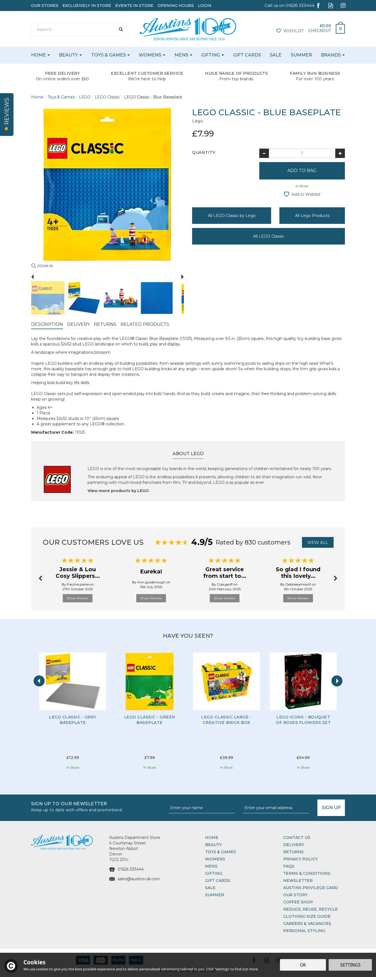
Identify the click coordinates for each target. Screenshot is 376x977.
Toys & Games (220, 851)
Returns (105, 324)
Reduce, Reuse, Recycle (310, 909)
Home (211, 837)
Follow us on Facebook (318, 5)
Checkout (319, 30)
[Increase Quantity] (340, 153)
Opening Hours (175, 5)
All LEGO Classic (268, 236)
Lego (197, 121)
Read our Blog (330, 5)
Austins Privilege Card (310, 887)
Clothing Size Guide (307, 916)
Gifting (213, 873)
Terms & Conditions (306, 873)
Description (47, 324)
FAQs (288, 866)
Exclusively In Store (86, 5)
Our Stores (44, 5)
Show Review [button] (77, 598)
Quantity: (204, 152)
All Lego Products (312, 215)
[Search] (120, 29)
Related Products (145, 324)
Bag (338, 27)
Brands (331, 55)
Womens (215, 859)
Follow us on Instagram (343, 5)
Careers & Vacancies (307, 923)
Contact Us (296, 837)
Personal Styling (304, 930)
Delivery (78, 324)
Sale (210, 887)
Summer (214, 894)
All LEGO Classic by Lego (232, 215)
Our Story (295, 894)
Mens (211, 866)
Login (204, 5)
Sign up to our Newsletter (76, 806)
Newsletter (298, 880)
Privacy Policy (300, 859)
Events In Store (134, 5)
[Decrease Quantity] (264, 153)
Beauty (213, 844)
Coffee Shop (298, 902)
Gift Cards (217, 880)
